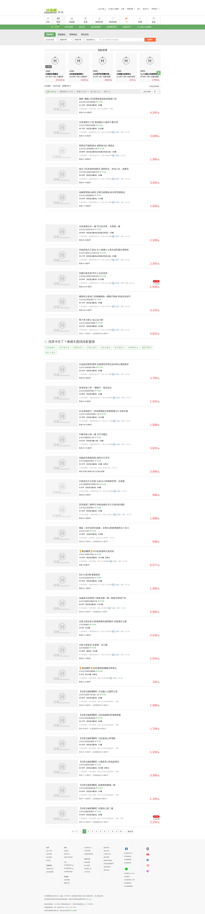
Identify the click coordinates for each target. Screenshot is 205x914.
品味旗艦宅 (51, 347)
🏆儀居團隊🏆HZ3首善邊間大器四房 (96, 551)
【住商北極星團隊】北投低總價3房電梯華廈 (100, 715)
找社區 (82, 27)
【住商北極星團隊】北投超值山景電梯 (97, 738)
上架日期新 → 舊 (149, 92)
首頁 (48, 22)
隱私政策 (89, 899)
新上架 (95, 92)
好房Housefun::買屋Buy (54, 11)
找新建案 (67, 880)
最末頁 (130, 831)
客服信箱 (71, 910)
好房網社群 (127, 863)
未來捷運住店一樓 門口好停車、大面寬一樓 (99, 226)
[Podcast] (147, 871)
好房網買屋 (127, 859)
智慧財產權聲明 (109, 863)
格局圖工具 (87, 868)
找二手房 (55, 27)
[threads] (147, 849)
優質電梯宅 (147, 347)
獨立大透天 (51, 353)
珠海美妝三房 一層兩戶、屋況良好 (95, 388)
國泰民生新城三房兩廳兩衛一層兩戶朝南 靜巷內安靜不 (105, 296)
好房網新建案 (128, 886)
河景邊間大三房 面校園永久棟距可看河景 (98, 122)
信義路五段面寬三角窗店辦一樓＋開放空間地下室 (102, 598)
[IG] (147, 865)
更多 (154, 22)
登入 (138, 9)
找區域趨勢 (49, 872)
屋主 (107, 92)
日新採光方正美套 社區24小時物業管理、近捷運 (102, 481)
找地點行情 (49, 868)
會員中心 (146, 9)
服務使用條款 (108, 860)
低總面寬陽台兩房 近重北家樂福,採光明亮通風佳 (102, 192)
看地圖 (100, 102)
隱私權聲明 (107, 867)
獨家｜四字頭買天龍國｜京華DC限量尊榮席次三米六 (104, 528)
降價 (82, 92)
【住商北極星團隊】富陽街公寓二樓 (96, 808)
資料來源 (106, 870)
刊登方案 (130, 9)
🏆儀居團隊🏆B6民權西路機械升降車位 (98, 668)
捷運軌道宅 (78, 347)
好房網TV (127, 876)
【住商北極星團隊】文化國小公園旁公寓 (98, 691)
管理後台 (154, 9)
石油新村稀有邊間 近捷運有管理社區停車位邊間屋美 (104, 364)
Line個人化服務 (113, 9)
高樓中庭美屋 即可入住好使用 (93, 273)
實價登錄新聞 (88, 854)
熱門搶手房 (64, 347)
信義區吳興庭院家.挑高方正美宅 (94, 458)
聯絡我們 (106, 847)
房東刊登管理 (68, 857)
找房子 (150, 40)
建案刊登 (67, 883)
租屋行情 (67, 854)
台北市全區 (50, 40)
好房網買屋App (69, 865)
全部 (51, 92)
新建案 (72, 22)
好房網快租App (69, 868)
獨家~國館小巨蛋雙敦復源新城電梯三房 (98, 99)
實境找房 (66, 92)
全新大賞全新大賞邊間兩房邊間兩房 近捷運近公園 (103, 621)
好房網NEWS (128, 853)
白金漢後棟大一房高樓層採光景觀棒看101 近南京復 (103, 411)
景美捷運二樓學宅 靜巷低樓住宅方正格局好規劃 (101, 504)
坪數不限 (78, 40)
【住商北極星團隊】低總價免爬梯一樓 (97, 785)
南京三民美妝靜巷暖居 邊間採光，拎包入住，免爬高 (104, 169)
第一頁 (74, 831)
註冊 (122, 9)
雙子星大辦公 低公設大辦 (91, 320)
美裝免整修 (106, 347)
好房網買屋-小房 (129, 880)
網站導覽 (106, 857)
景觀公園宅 (92, 347)
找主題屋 (69, 27)
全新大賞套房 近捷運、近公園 (93, 645)
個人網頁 (87, 865)
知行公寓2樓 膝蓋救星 (89, 574)
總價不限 (63, 40)
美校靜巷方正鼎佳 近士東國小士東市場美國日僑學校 (104, 250)
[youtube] (147, 854)
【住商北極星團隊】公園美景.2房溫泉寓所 (99, 762)
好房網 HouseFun (129, 873)
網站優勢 (87, 862)
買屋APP (127, 27)
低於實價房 (96, 27)
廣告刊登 (106, 851)
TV (126, 22)
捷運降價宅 (112, 27)
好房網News (88, 847)
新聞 (140, 22)
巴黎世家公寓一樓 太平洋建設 (93, 434)
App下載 (101, 9)
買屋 (58, 22)
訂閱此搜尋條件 (154, 86)
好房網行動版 (68, 871)
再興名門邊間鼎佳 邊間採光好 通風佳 (96, 145)
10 (121, 831)
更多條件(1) (90, 40)
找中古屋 (49, 851)
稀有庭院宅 (119, 347)
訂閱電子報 (107, 854)
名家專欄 (87, 851)
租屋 (85, 22)
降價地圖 (113, 22)
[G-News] (147, 860)
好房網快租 (127, 856)
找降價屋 (49, 854)
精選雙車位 (133, 347)
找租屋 (66, 851)
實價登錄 (99, 22)
